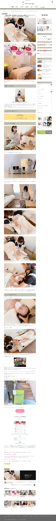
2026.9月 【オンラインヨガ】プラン (46, 78)
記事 (38, 110)
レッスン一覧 (21, 7)
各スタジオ (17, 7)
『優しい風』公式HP (7, 405)
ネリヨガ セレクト (37, 7)
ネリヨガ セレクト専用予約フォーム (20, 411)
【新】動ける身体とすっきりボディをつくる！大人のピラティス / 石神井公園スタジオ (46, 66)
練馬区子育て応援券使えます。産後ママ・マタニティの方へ (28, 8)
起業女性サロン (39, 112)
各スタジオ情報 (42, 7)
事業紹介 (13, 7)
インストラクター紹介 (40, 89)
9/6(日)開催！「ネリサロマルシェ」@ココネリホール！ (46, 74)
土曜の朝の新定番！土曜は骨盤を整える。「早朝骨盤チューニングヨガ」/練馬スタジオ (46, 70)
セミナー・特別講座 (40, 96)
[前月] (38, 36)
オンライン (31, 7)
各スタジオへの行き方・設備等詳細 (42, 105)
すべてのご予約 (26, 7)
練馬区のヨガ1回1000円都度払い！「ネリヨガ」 (14, 519)
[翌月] (51, 36)
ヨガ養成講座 (39, 103)
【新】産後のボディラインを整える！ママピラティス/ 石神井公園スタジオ (46, 61)
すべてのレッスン (40, 84)
